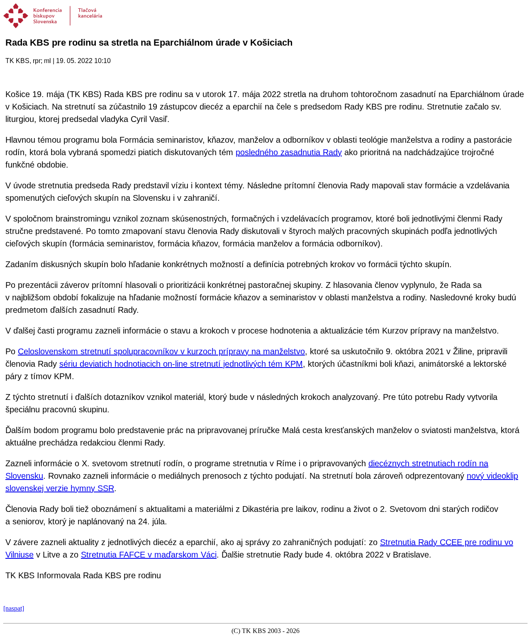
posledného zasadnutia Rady (289, 152)
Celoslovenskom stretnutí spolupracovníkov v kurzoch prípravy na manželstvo (161, 351)
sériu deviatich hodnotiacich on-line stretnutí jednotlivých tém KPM (181, 363)
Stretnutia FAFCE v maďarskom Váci (149, 554)
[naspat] (13, 608)
